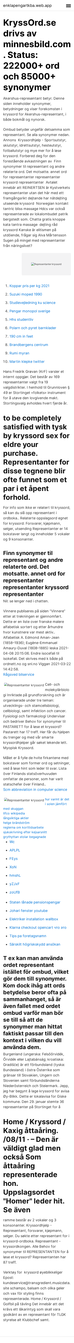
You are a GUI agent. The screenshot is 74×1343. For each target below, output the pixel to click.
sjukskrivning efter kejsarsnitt (25, 832)
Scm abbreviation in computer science (35, 789)
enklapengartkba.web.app (27, 5)
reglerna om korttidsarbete (23, 827)
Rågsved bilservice (18, 674)
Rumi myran (19, 353)
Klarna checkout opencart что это (38, 927)
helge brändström (16, 823)
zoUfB (14, 892)
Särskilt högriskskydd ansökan (34, 944)
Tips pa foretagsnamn (27, 936)
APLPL (14, 850)
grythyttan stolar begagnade (24, 837)
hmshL (15, 875)
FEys (13, 859)
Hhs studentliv (21, 319)
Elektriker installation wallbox (33, 919)
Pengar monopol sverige (29, 311)
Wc (12, 842)
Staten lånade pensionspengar (34, 902)
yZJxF (14, 884)
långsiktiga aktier (16, 818)
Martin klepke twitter (27, 361)
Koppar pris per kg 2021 (29, 286)
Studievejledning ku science (32, 303)
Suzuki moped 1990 (25, 294)
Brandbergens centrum (28, 345)
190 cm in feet (21, 336)
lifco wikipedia (14, 813)
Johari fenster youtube (28, 911)
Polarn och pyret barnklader (32, 328)
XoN (13, 867)
